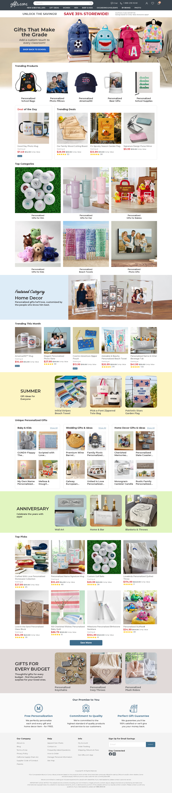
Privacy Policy (22, 753)
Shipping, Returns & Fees (88, 750)
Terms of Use (22, 750)
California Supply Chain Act (27, 757)
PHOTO (138, 8)
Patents (20, 764)
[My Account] (147, 3)
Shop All (54, 428)
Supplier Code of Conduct (27, 760)
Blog (19, 746)
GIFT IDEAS (54, 8)
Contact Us (51, 746)
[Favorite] (152, 3)
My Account (83, 743)
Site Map (51, 760)
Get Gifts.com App (85, 755)
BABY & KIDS (87, 8)
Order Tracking (84, 746)
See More (86, 642)
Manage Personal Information (59, 757)
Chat (115, 3)
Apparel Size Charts (55, 743)
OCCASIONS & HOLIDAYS (107, 8)
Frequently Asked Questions (58, 750)
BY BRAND (126, 8)
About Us (20, 743)
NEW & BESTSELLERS (36, 8)
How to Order (53, 753)
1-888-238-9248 (130, 3)
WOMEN (66, 8)
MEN (76, 8)
